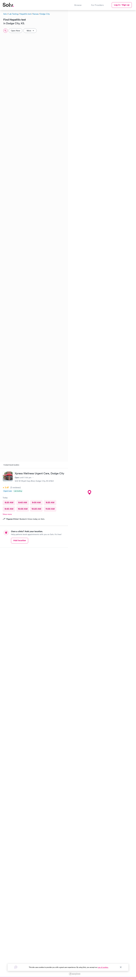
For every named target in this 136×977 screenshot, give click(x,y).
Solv (5, 14)
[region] (102, 493)
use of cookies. (103, 967)
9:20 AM (50, 502)
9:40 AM (9, 508)
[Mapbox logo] (74, 973)
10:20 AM (36, 508)
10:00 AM (22, 508)
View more (7, 514)
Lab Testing (13, 14)
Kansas (35, 14)
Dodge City (45, 14)
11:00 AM (50, 508)
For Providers (97, 5)
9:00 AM (36, 502)
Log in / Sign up (121, 4)
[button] (89, 492)
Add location (19, 540)
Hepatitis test (25, 14)
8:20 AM (9, 502)
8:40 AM (22, 502)
